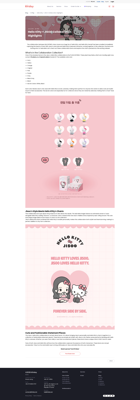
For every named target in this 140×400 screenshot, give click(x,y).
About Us (50, 6)
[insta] (105, 395)
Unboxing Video (66, 383)
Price (66, 6)
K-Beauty (101, 381)
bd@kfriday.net (48, 392)
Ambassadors (66, 388)
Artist (82, 375)
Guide (98, 1)
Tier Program (66, 381)
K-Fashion (101, 383)
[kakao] (112, 395)
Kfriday (100, 377)
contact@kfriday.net (31, 392)
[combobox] (107, 2)
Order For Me (65, 377)
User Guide (65, 375)
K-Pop (100, 379)
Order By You (65, 379)
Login (112, 1)
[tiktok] (110, 395)
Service (58, 6)
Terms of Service (37, 395)
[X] (107, 395)
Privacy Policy (28, 395)
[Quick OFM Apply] (109, 6)
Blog (99, 375)
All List (111, 361)
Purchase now (70, 354)
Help (102, 1)
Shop (96, 6)
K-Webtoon (101, 385)
